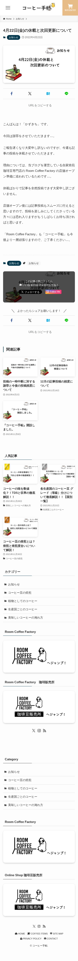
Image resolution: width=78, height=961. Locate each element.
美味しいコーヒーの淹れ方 (25, 617)
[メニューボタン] (8, 8)
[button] (11, 93)
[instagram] (39, 731)
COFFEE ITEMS (39, 933)
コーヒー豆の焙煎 (19, 592)
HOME (21, 933)
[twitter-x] (34, 731)
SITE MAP (57, 933)
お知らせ (13, 37)
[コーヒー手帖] (39, 8)
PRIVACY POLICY (31, 938)
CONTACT (52, 938)
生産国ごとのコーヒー (22, 609)
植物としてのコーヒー (22, 601)
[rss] (44, 731)
